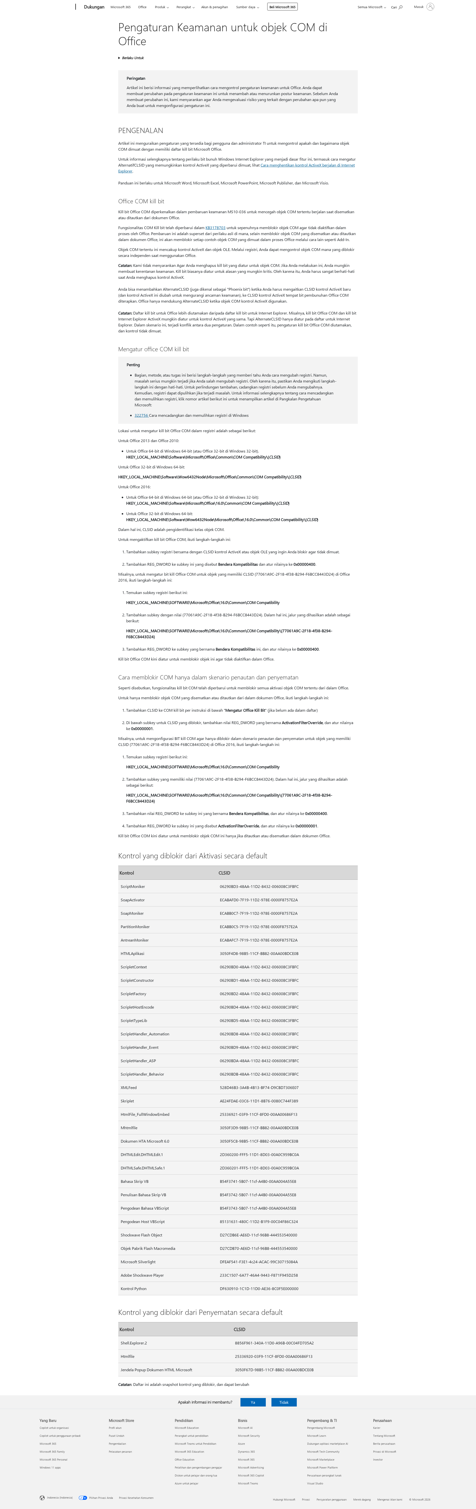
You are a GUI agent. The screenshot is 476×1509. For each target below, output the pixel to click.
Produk (160, 7)
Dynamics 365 (246, 1451)
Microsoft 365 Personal (53, 1459)
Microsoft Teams (248, 1483)
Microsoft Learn (316, 1436)
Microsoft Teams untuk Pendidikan (195, 1443)
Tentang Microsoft (384, 1436)
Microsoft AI (245, 1428)
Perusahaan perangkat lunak (324, 1475)
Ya (253, 1402)
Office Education (184, 1459)
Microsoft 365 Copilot (251, 1475)
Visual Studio (315, 1483)
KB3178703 (216, 227)
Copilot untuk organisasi (54, 1428)
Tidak (284, 1402)
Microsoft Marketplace (320, 1459)
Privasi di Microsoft (384, 1451)
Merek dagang (362, 1499)
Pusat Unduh (116, 1436)
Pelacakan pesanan (120, 1451)
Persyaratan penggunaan (332, 1499)
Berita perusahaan (384, 1443)
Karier (376, 1428)
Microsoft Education (187, 1428)
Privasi (306, 1499)
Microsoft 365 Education (189, 1451)
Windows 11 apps (50, 1467)
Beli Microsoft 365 (282, 7)
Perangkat (184, 7)
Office (142, 7)
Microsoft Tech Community (323, 1451)
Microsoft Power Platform (322, 1467)
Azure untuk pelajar (186, 1483)
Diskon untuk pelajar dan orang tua (196, 1475)
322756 (142, 415)
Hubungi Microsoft (284, 1499)
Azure (241, 1443)
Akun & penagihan (214, 7)
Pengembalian (117, 1443)
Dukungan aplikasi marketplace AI (327, 1443)
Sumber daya (245, 7)
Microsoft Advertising (251, 1467)
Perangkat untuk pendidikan (191, 1436)
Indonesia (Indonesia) (60, 1497)
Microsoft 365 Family (52, 1451)
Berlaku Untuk (133, 57)
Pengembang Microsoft (321, 1428)
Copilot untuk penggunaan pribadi (60, 1436)
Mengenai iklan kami (389, 1499)
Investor (378, 1459)
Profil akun (115, 1428)
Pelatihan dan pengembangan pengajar (198, 1467)
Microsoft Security (249, 1436)
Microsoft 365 (121, 7)
